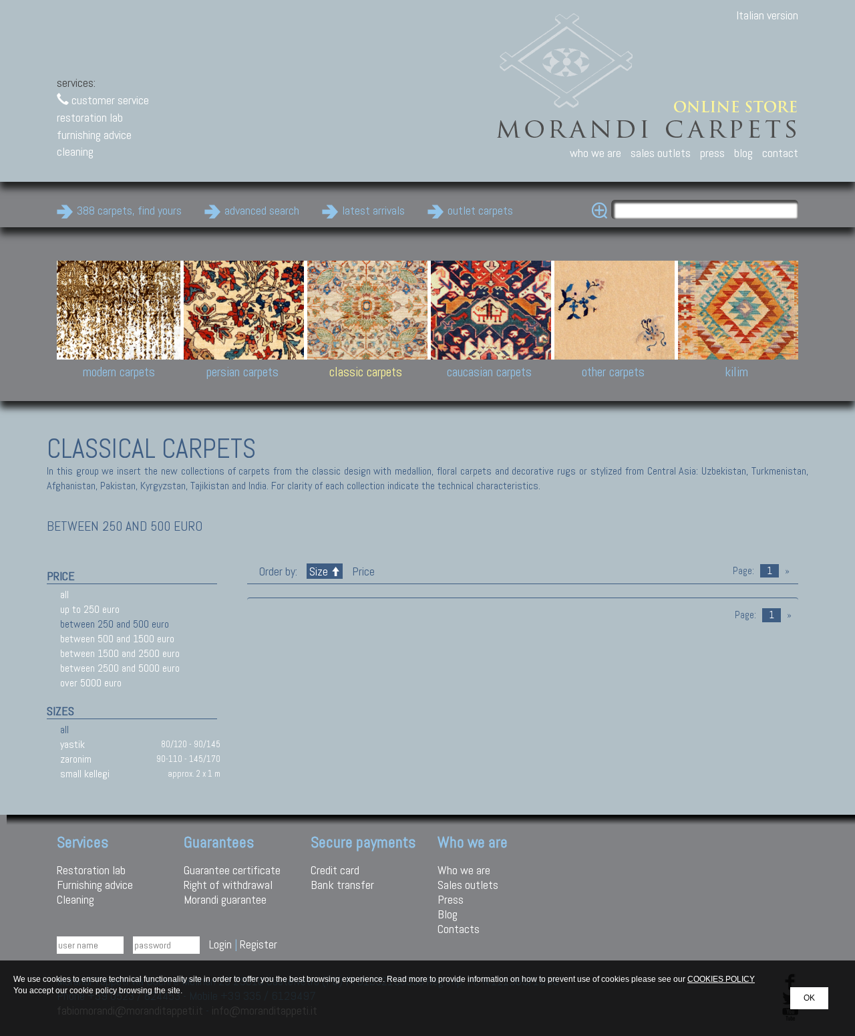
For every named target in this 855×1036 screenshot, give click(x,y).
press (712, 152)
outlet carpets (480, 210)
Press (451, 899)
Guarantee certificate (232, 870)
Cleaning (75, 899)
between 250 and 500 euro (114, 624)
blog (743, 152)
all (64, 595)
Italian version (767, 15)
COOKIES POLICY (721, 979)
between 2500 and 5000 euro (120, 668)
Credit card (335, 870)
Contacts (459, 928)
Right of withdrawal (228, 884)
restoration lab (90, 117)
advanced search (261, 210)
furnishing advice (94, 134)
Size (319, 571)
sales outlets (661, 152)
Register (258, 944)
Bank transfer (342, 884)
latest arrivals (373, 210)
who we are (595, 152)
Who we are (464, 870)
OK (809, 998)
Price (362, 571)
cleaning (75, 151)
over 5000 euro (91, 683)
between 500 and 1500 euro (117, 639)
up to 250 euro (90, 609)
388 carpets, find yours (129, 210)
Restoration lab (91, 870)
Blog (448, 914)
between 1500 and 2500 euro (120, 653)
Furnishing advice (95, 884)
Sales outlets (468, 884)
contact (780, 152)
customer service (109, 100)
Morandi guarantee (225, 899)
